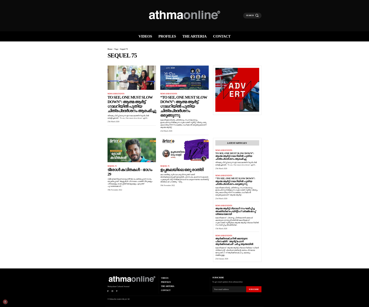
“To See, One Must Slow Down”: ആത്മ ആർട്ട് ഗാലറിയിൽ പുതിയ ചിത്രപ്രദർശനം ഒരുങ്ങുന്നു (183, 106)
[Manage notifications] (5, 301)
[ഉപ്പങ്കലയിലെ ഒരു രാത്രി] (184, 150)
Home (110, 49)
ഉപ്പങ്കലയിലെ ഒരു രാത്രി (181, 169)
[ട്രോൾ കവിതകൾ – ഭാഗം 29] (132, 150)
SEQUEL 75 (112, 166)
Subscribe (254, 289)
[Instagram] (112, 291)
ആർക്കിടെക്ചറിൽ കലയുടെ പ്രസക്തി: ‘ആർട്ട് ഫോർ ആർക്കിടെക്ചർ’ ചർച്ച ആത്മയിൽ (234, 241)
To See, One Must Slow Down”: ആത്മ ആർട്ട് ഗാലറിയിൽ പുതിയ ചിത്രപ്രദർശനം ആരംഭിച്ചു (132, 104)
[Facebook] (107, 291)
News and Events (116, 94)
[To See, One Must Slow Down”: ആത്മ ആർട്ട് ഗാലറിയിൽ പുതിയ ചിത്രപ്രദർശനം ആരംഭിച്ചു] (132, 78)
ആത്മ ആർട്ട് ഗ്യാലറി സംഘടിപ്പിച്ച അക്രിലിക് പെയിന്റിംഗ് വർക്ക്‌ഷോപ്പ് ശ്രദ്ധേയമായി (235, 211)
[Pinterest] (116, 291)
